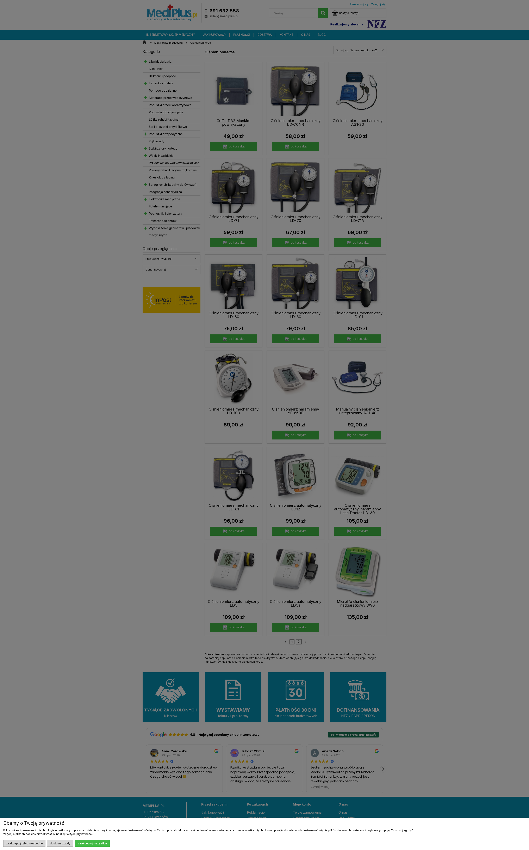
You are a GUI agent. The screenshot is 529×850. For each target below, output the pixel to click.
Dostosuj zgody (60, 843)
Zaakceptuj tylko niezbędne (24, 843)
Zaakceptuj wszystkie (92, 843)
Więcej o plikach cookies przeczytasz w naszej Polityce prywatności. (48, 834)
